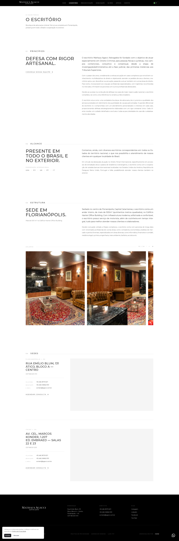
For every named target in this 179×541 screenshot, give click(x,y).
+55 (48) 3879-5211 (42, 382)
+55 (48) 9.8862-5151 (42, 385)
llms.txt (111, 534)
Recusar (16, 535)
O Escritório (73, 3)
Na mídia (110, 3)
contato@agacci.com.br (44, 388)
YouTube (134, 518)
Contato (127, 3)
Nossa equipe (100, 3)
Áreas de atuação (87, 3)
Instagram (134, 509)
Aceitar (7, 535)
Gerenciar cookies (98, 534)
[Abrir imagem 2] (116, 288)
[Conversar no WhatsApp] (173, 535)
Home (64, 3)
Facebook (134, 515)
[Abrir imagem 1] (55, 288)
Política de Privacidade (80, 534)
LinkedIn (134, 512)
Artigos (118, 3)
